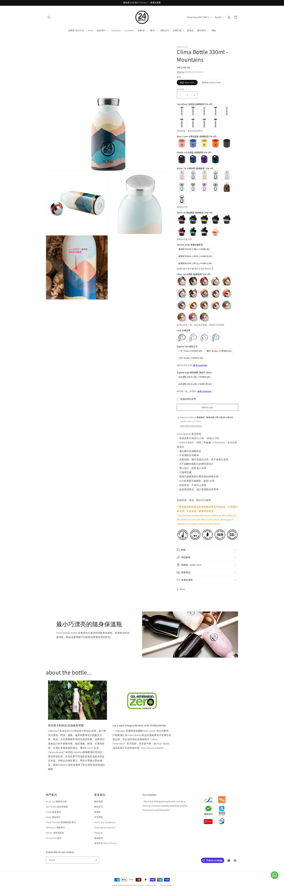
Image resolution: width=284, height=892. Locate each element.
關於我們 (98, 801)
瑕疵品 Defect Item (213, 83)
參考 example (200, 365)
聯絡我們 (98, 838)
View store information (191, 425)
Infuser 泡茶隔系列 (55, 833)
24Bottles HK (123, 885)
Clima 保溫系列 (53, 817)
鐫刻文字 (98, 806)
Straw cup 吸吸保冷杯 (56, 801)
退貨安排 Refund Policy (105, 843)
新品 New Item (187, 82)
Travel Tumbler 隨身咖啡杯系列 (61, 822)
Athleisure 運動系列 (55, 827)
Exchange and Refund (104, 827)
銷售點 (97, 812)
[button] (49, 17)
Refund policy (151, 885)
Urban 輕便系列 (53, 812)
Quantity (180, 89)
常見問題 (98, 817)
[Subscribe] (95, 860)
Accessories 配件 (54, 838)
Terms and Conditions (104, 822)
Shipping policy (166, 885)
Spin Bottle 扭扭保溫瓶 (57, 806)
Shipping (180, 72)
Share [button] (182, 589)
